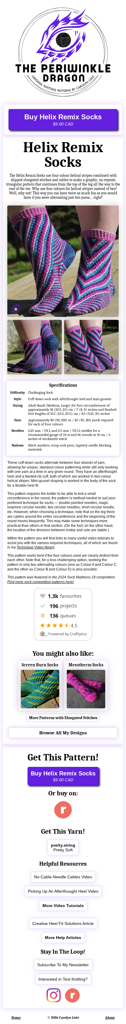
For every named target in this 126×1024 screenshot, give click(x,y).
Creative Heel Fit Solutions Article (63, 923)
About (110, 1017)
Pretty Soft (63, 847)
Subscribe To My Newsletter (63, 964)
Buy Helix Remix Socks (63, 119)
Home (16, 1017)
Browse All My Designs (63, 733)
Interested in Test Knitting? (63, 979)
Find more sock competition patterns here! (40, 582)
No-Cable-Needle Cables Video (63, 876)
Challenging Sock (40, 392)
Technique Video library (35, 547)
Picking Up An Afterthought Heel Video (63, 891)
